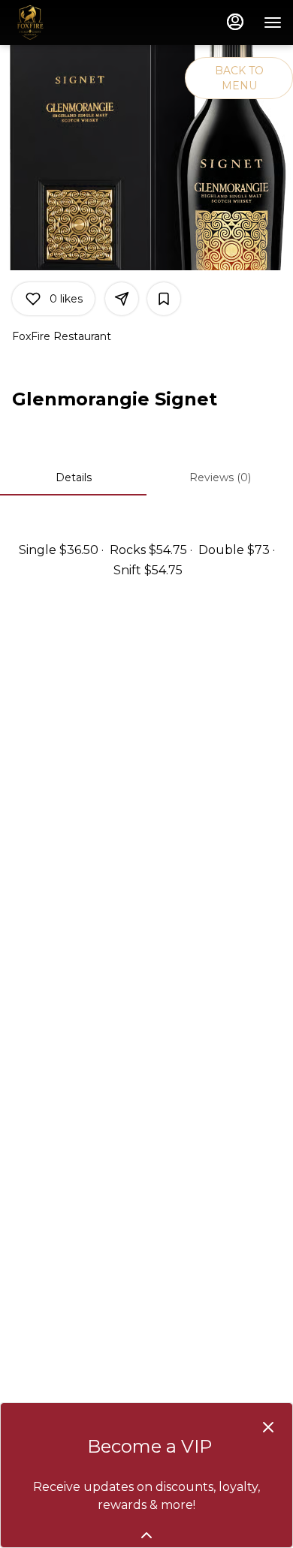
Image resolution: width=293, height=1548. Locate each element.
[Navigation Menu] (272, 22)
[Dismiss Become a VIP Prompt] (268, 1427)
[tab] (73, 477)
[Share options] (121, 298)
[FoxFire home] (78, 22)
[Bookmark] (163, 298)
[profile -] (235, 22)
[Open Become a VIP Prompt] (146, 1535)
